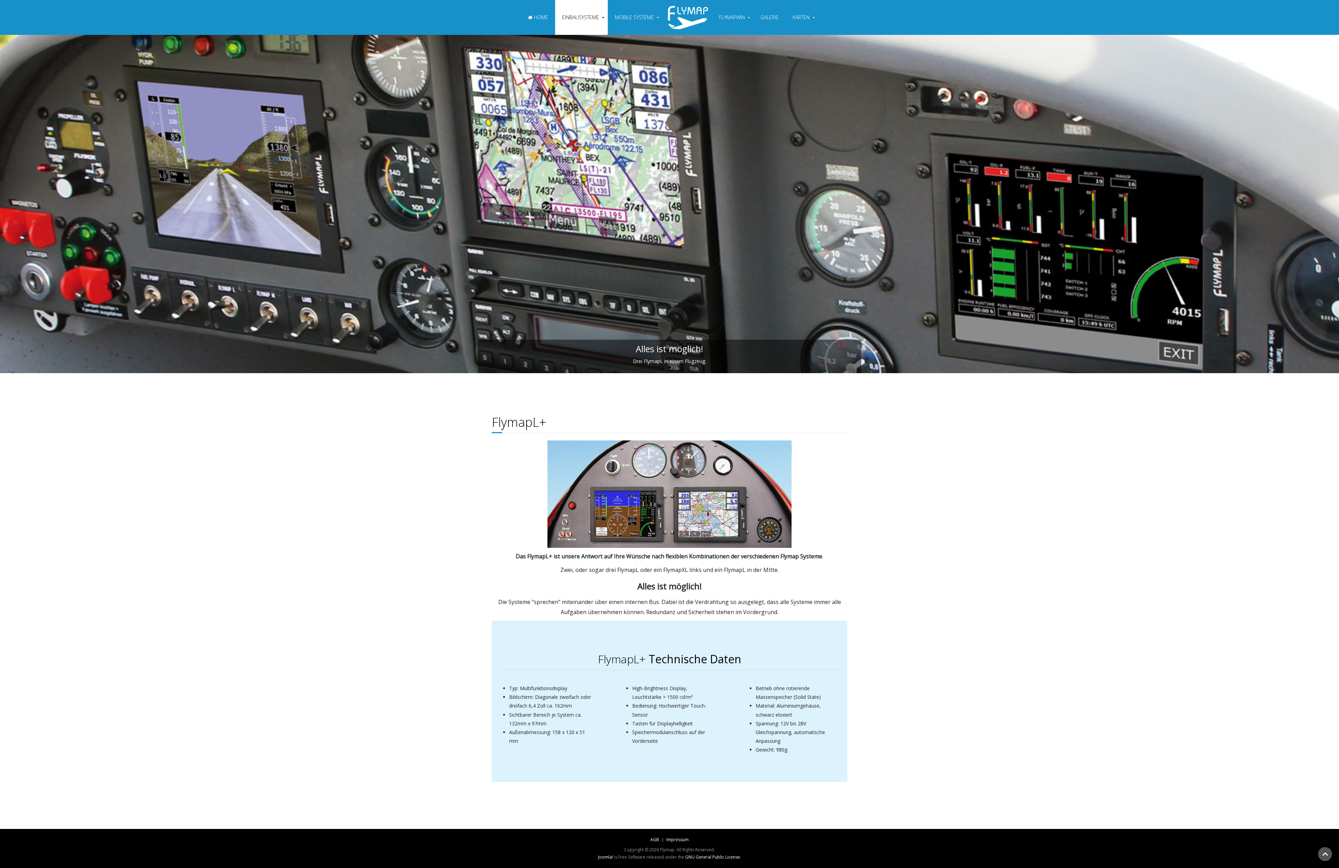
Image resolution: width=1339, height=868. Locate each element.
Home (540, 17)
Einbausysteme (580, 17)
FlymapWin (732, 17)
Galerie (770, 17)
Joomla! (605, 857)
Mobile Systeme (634, 17)
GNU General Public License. (713, 857)
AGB (654, 840)
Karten (801, 17)
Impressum (677, 840)
